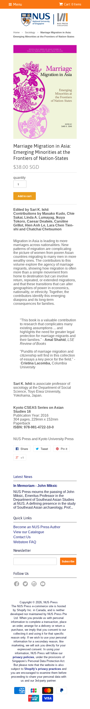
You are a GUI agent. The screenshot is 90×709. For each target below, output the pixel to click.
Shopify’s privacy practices (42, 668)
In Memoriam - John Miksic (35, 486)
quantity (19, 177)
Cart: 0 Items (72, 4)
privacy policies (23, 657)
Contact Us (22, 537)
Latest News (22, 477)
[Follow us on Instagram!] (34, 585)
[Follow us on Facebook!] (17, 585)
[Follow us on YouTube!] (43, 585)
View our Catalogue (28, 532)
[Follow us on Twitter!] (26, 585)
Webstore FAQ (24, 542)
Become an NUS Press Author (36, 527)
